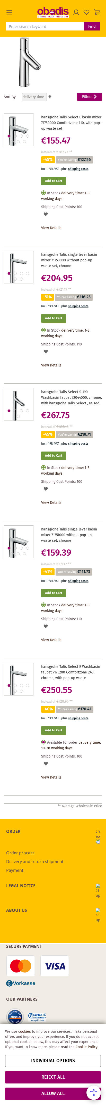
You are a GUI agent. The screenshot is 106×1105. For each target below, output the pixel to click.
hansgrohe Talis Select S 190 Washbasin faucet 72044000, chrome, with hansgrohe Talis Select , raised (71, 397)
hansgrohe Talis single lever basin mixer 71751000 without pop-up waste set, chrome (69, 535)
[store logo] (52, 12)
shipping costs (78, 169)
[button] (21, 12)
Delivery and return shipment (35, 861)
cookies (24, 1032)
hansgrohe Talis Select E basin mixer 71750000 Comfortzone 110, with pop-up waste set (71, 123)
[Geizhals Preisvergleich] (37, 1017)
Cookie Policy (86, 1047)
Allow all (53, 1093)
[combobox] (45, 26)
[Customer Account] (76, 12)
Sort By (10, 97)
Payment (14, 870)
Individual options (53, 1061)
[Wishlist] (86, 12)
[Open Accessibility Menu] (93, 1093)
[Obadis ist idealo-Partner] (15, 1017)
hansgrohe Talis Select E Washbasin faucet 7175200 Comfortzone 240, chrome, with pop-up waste (70, 672)
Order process (20, 853)
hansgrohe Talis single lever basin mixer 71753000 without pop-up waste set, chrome (69, 260)
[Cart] (97, 12)
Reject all (53, 1077)
